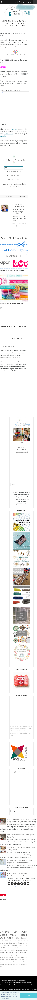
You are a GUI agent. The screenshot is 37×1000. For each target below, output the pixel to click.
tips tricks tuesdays (15, 950)
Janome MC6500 (14, 957)
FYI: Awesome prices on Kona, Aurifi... (13, 303)
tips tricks (23, 945)
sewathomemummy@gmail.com (10, 357)
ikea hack (15, 964)
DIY (16, 931)
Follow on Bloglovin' (15, 168)
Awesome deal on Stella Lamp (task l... (13, 326)
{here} (14, 221)
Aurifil (24, 931)
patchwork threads (15, 184)
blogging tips (23, 943)
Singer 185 (24, 957)
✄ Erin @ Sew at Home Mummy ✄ (18, 205)
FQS (17, 937)
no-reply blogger (5, 959)
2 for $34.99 (8, 134)
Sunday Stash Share (19, 940)
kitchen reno (4, 964)
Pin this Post (15, 179)
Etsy (7, 952)
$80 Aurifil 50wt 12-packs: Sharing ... (13, 270)
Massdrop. (3, 136)
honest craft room (22, 962)
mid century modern (9, 945)
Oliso (26, 952)
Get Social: (21, 447)
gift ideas (13, 962)
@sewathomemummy (21, 772)
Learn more (21, 442)
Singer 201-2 (14, 952)
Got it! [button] (28, 995)
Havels (2, 948)
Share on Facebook (15, 171)
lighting (21, 964)
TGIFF (21, 952)
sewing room (11, 943)
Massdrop (13, 129)
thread (10, 964)
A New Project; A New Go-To (17, 873)
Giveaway (5, 931)
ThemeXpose (9, 982)
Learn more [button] (5, 998)
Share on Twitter (15, 175)
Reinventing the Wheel (18, 959)
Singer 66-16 (13, 948)
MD (7, 184)
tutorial (2, 943)
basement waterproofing (8, 955)
